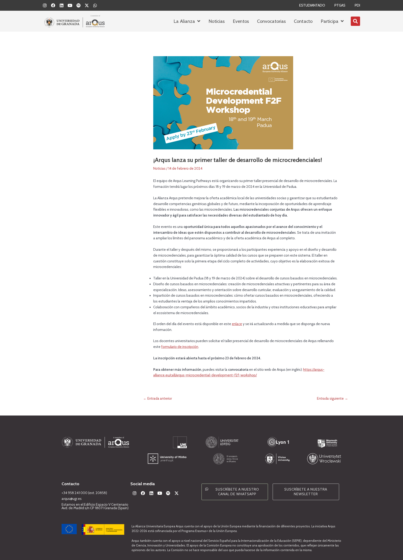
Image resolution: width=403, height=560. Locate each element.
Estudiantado (312, 5)
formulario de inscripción (179, 347)
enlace (237, 324)
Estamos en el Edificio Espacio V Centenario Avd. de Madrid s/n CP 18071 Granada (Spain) (95, 506)
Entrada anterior (157, 398)
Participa (329, 21)
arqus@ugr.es (72, 499)
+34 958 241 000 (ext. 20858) (84, 493)
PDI (357, 5)
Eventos (241, 21)
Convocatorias (271, 21)
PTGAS (339, 5)
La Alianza (184, 21)
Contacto (303, 21)
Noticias (216, 21)
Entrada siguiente (332, 398)
